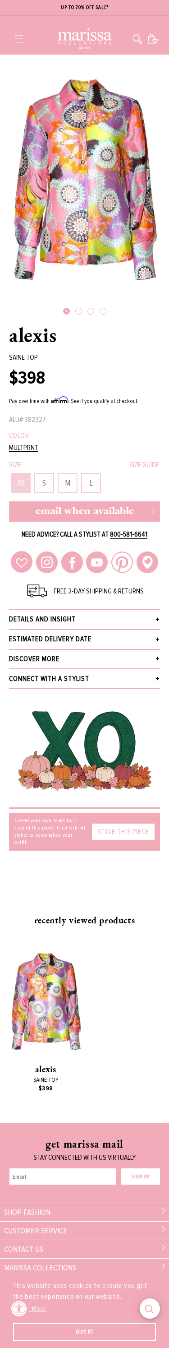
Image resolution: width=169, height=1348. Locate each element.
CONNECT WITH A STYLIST (49, 678)
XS (21, 483)
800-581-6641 (128, 534)
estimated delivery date (50, 639)
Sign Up (141, 1176)
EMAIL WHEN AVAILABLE (85, 511)
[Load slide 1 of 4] (66, 311)
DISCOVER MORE (34, 658)
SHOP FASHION (27, 1212)
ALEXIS (33, 335)
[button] (19, 39)
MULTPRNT (23, 448)
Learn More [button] (30, 1308)
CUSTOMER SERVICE (35, 1231)
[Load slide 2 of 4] (79, 311)
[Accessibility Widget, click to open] (19, 1308)
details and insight (42, 619)
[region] (84, 8)
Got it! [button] (84, 1331)
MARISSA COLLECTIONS (40, 1268)
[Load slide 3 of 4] (91, 311)
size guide (144, 464)
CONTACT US (23, 1249)
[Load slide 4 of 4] (103, 311)
